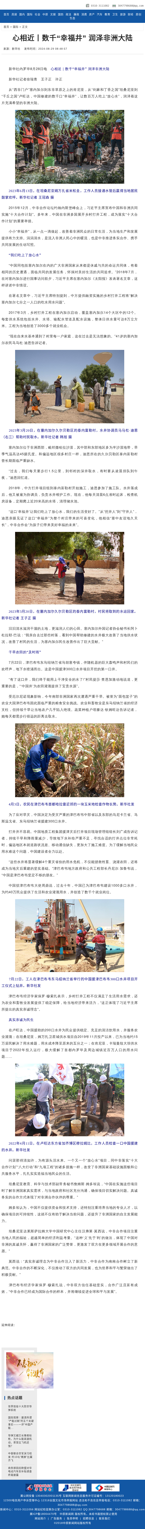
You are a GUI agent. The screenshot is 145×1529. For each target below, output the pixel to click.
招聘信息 (88, 1518)
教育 (107, 14)
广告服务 (56, 1518)
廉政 (76, 14)
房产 (92, 14)
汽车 (100, 14)
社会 (37, 14)
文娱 (53, 14)
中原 (45, 14)
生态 (72, 18)
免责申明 (72, 1518)
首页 (6, 14)
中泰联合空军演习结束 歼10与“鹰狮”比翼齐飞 (20, 1457)
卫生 (115, 14)
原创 (138, 14)
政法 (68, 14)
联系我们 (104, 1518)
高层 (14, 14)
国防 (61, 14)
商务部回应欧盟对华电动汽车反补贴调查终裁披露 (20, 1471)
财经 (130, 14)
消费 (84, 14)
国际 (30, 14)
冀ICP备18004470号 (43, 1513)
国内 (22, 14)
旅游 (123, 14)
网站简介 (40, 1518)
